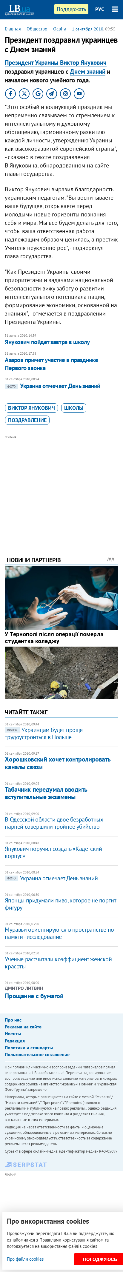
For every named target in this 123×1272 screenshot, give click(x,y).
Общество (37, 29)
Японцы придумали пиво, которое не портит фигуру (60, 903)
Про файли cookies (25, 1259)
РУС (99, 9)
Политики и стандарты (29, 1047)
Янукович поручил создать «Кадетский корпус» (53, 852)
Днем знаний (87, 71)
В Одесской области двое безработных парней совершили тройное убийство (54, 823)
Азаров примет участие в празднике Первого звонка (51, 364)
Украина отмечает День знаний (53, 386)
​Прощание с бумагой (34, 996)
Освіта (59, 29)
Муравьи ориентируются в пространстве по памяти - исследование (59, 933)
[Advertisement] (61, 488)
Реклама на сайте (23, 1027)
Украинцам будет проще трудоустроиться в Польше (44, 733)
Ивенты (13, 1033)
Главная (13, 29)
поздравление (27, 420)
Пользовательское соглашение (37, 1054)
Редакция (15, 1041)
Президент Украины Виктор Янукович (56, 63)
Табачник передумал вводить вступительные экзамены (46, 793)
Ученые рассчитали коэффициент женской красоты (58, 962)
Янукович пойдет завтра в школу (47, 342)
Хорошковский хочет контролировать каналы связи (57, 763)
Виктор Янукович (31, 407)
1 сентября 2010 (87, 29)
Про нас (13, 1020)
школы (73, 407)
